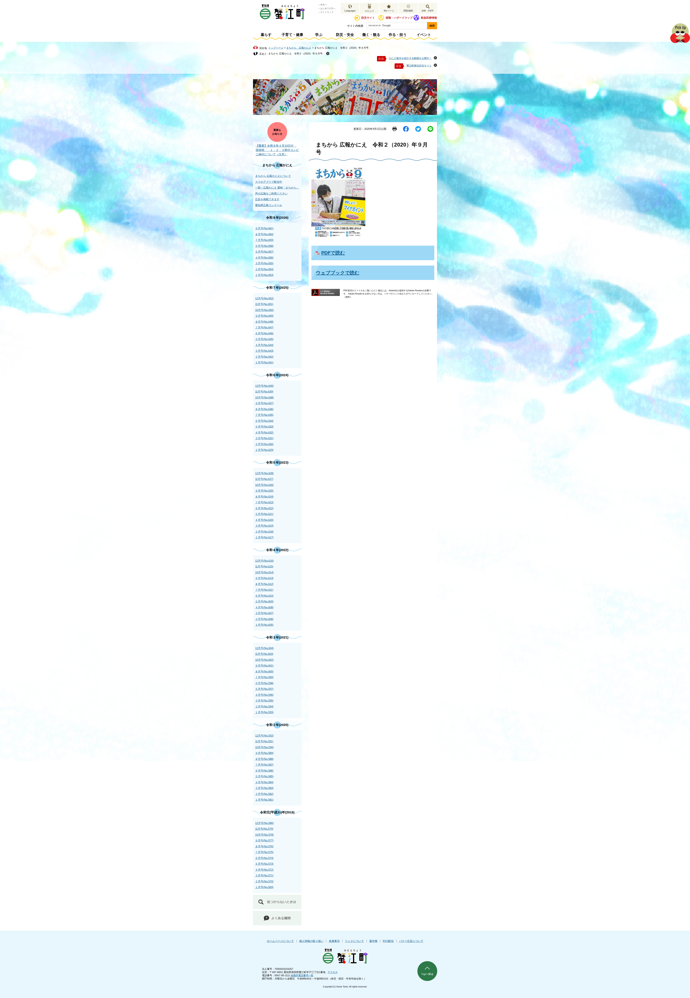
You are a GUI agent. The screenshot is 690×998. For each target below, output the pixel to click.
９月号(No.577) (264, 840)
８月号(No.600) (264, 671)
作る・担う (398, 35)
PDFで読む (333, 253)
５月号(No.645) (264, 339)
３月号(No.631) (264, 438)
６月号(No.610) (264, 595)
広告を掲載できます (267, 199)
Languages (350, 10)
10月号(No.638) (264, 397)
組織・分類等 (428, 11)
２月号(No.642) (264, 356)
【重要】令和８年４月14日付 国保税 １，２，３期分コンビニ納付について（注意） (277, 150)
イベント (424, 35)
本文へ (323, 4)
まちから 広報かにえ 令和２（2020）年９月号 (295, 53)
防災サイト (368, 17)
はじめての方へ (327, 8)
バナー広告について (411, 941)
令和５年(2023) (277, 462)
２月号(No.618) (264, 531)
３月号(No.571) (264, 875)
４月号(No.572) (264, 869)
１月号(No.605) (264, 624)
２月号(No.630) (264, 444)
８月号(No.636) (264, 409)
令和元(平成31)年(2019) (277, 812)
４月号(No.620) (264, 519)
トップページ (275, 47)
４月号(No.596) (264, 694)
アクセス (333, 972)
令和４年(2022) (277, 550)
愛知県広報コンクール (268, 205)
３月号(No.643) (264, 350)
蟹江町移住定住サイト (419, 65)
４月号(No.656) (264, 257)
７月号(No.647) (264, 327)
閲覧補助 (408, 10)
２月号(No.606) (264, 619)
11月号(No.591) (264, 741)
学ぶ (318, 35)
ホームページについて (280, 941)
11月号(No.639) (264, 391)
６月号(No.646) (264, 333)
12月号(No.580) (264, 823)
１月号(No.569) (264, 887)
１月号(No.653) (264, 275)
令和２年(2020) (277, 725)
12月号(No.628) (264, 473)
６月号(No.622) (264, 508)
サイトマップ (326, 12)
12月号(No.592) (264, 735)
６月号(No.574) (264, 858)
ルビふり (369, 11)
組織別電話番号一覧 (302, 975)
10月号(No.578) (264, 834)
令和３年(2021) (277, 637)
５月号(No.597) (264, 688)
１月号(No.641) (264, 362)
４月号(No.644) (264, 345)
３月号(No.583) (264, 788)
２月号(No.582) (264, 793)
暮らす (266, 35)
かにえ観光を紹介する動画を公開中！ (410, 58)
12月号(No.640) (264, 385)
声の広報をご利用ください (271, 193)
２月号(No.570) (264, 881)
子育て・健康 (292, 35)
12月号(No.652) (264, 298)
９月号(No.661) (264, 228)
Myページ (389, 10)
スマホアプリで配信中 (268, 181)
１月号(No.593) (264, 712)
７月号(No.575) (264, 852)
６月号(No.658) (264, 245)
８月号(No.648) (264, 321)
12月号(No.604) (264, 648)
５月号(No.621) (264, 514)
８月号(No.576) (264, 846)
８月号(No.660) (264, 234)
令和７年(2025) (277, 287)
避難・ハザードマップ (399, 17)
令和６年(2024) (277, 375)
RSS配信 (388, 941)
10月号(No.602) (264, 659)
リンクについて (354, 941)
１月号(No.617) (264, 537)
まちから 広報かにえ (298, 47)
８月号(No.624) (264, 496)
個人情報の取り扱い (311, 941)
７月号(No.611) (264, 589)
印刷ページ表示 (394, 129)
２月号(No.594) (264, 706)
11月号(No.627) (264, 479)
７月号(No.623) (264, 502)
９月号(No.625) (264, 490)
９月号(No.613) (264, 578)
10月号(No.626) (264, 484)
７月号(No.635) (264, 414)
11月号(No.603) (264, 653)
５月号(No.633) (264, 426)
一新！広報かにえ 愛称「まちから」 (277, 187)
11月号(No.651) (264, 304)
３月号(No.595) (264, 700)
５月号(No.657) (264, 251)
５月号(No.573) (264, 863)
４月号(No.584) (264, 782)
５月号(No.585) (264, 776)
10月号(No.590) (264, 747)
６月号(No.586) (264, 770)
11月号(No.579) (264, 828)
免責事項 (334, 941)
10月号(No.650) (264, 310)
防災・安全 (345, 35)
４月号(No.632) (264, 432)
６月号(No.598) (264, 683)
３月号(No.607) (264, 613)
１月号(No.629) (264, 449)
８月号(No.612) (264, 584)
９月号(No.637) (264, 403)
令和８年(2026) (277, 217)
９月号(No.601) (264, 665)
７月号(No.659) (264, 240)
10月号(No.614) (264, 572)
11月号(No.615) (264, 566)
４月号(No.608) (264, 607)
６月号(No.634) (264, 420)
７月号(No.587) (264, 764)
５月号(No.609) (264, 601)
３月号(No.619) (264, 525)
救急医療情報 (429, 17)
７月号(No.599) (264, 677)
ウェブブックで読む (337, 272)
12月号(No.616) (264, 560)
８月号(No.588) (264, 758)
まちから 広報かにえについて (273, 175)
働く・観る (371, 35)
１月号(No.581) (264, 799)
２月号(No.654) (264, 269)
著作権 (373, 941)
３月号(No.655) (264, 263)
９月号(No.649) (264, 315)
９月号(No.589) (264, 753)
